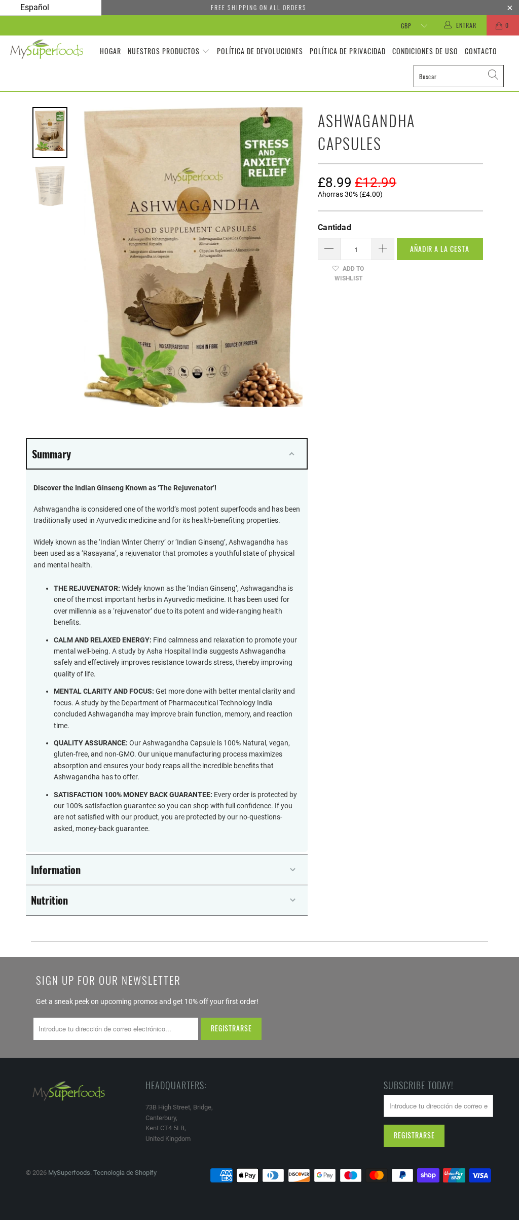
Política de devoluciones (260, 51)
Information (56, 869)
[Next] (291, 256)
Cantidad (334, 227)
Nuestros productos (164, 51)
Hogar (110, 51)
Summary (51, 453)
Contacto (481, 51)
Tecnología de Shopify (125, 1172)
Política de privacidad (348, 51)
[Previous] (95, 256)
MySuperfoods (69, 1172)
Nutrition (49, 900)
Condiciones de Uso (425, 51)
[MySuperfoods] (46, 49)
